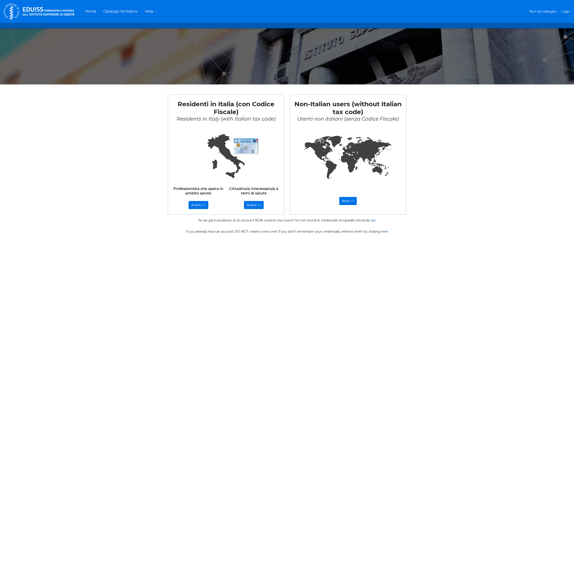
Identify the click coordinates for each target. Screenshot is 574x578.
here (384, 231)
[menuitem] (91, 11)
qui (373, 220)
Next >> (348, 201)
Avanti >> (198, 205)
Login (565, 11)
